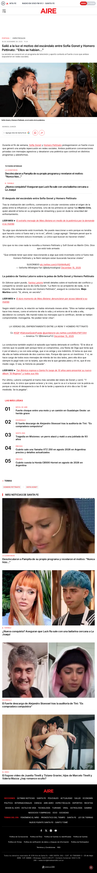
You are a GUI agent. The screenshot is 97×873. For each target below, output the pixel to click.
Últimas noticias (26, 798)
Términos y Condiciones (46, 847)
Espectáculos (19, 38)
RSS (58, 847)
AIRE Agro (49, 803)
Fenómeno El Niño (30, 817)
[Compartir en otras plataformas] (42, 133)
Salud (77, 798)
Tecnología (44, 808)
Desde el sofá (12, 808)
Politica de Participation (80, 842)
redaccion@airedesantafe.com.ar (51, 860)
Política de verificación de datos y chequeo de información (46, 842)
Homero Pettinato (53, 145)
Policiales (53, 798)
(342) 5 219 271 (48, 858)
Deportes (77, 803)
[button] (16, 11)
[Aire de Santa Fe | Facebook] (41, 830)
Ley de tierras (85, 817)
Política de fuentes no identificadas (57, 837)
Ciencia (38, 803)
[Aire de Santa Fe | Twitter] (46, 830)
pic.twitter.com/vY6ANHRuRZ (55, 264)
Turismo (56, 808)
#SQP (17, 333)
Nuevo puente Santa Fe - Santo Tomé (48, 822)
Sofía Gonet (35, 145)
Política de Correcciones (18, 837)
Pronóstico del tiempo (53, 817)
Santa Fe (41, 798)
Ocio (55, 813)
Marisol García (9, 127)
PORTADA (5, 38)
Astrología (76, 808)
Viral (65, 808)
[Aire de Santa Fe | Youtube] (55, 830)
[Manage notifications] (91, 867)
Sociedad (64, 813)
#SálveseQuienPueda (31, 333)
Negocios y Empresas (39, 813)
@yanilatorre (49, 333)
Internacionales (23, 803)
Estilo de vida (29, 808)
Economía (88, 798)
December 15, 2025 (71, 267)
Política (8, 803)
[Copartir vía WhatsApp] (35, 133)
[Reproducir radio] (3, 3)
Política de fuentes (80, 837)
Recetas (88, 803)
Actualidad (66, 798)
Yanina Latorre (35, 282)
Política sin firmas (15, 842)
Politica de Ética (36, 837)
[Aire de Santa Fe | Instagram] (51, 830)
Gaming (88, 808)
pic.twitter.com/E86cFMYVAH (71, 333)
